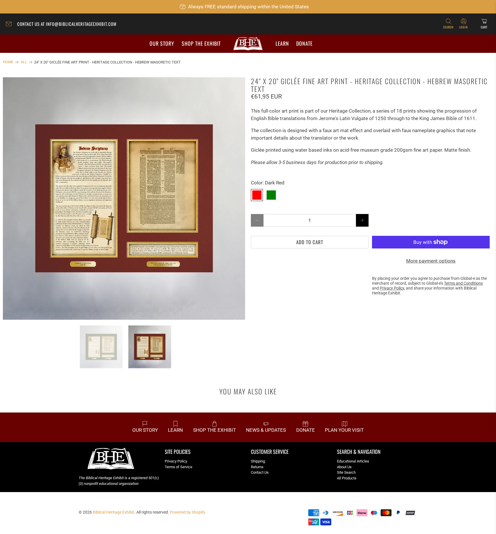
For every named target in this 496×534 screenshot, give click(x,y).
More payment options (431, 261)
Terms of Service (178, 467)
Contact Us (260, 472)
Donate (304, 43)
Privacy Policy (176, 461)
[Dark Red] (257, 195)
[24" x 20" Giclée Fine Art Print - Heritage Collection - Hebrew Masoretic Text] (124, 198)
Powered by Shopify (187, 512)
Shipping (258, 461)
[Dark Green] (271, 195)
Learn (282, 43)
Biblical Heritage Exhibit (113, 512)
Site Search (346, 472)
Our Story (162, 43)
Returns (257, 467)
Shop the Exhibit (201, 43)
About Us (344, 467)
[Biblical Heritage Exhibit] (248, 44)
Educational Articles (353, 461)
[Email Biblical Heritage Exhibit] (10, 25)
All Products (346, 478)
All (24, 62)
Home (8, 62)
